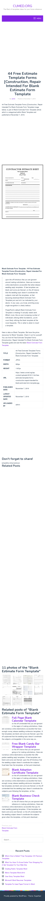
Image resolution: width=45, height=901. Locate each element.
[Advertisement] (22, 46)
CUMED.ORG (22, 6)
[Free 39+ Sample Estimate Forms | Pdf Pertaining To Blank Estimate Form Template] (6, 700)
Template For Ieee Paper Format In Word (20, 884)
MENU (38, 18)
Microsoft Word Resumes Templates (18, 880)
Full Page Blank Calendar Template (24, 719)
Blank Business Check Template (26, 797)
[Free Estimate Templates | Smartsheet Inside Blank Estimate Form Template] (27, 690)
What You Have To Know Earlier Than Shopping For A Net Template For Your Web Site (22, 863)
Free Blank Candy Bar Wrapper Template (26, 745)
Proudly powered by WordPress (15, 896)
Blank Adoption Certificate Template (25, 771)
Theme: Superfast (34, 896)
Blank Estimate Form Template (9, 828)
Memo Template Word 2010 (15, 872)
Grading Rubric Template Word (16, 869)
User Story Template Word (14, 876)
